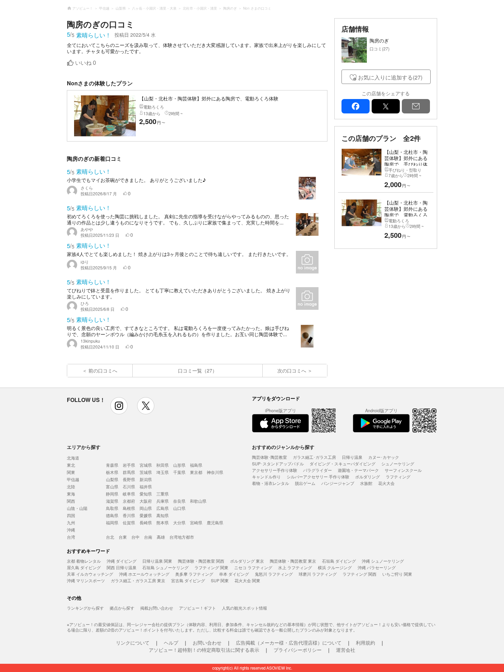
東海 (71, 494)
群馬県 (129, 472)
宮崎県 (196, 522)
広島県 (162, 508)
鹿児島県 (215, 522)
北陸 (71, 486)
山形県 (179, 465)
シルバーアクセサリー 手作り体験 (318, 476)
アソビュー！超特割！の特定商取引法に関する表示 (204, 649)
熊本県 (162, 522)
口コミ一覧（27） (197, 370)
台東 (123, 537)
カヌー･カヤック (383, 457)
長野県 (129, 479)
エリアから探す (83, 446)
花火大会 (386, 483)
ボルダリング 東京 (247, 561)
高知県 (162, 515)
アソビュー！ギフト (197, 608)
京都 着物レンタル (84, 561)
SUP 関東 (220, 580)
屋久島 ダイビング (84, 567)
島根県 (129, 508)
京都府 (129, 501)
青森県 (112, 465)
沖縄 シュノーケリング (383, 561)
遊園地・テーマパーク (358, 470)
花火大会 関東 (247, 580)
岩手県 (129, 465)
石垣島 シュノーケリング (165, 567)
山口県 (179, 508)
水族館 (366, 483)
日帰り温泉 (352, 457)
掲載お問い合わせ (156, 608)
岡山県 (146, 508)
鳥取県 (112, 508)
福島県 (196, 465)
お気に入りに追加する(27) (390, 77)
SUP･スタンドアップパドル (278, 463)
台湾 (71, 537)
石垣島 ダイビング (339, 561)
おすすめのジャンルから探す (283, 446)
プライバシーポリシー (298, 649)
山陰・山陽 (77, 508)
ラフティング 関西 (359, 574)
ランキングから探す (85, 608)
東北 (71, 465)
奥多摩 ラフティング (194, 574)
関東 (71, 472)
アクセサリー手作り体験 (274, 470)
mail (416, 106)
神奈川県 (215, 472)
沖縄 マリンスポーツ (86, 580)
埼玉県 (162, 472)
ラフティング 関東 (211, 567)
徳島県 (112, 515)
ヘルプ (171, 642)
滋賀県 (112, 501)
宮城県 (146, 465)
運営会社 (345, 649)
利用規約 (365, 642)
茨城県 (146, 472)
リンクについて (132, 642)
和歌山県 (198, 501)
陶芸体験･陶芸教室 (269, 457)
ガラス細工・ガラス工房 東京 (138, 580)
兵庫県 (162, 501)
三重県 (162, 494)
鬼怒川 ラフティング (274, 574)
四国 (71, 515)
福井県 (146, 486)
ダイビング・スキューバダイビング (342, 463)
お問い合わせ (207, 642)
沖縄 (71, 530)
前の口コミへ (102, 370)
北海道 (73, 458)
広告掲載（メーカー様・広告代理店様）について (288, 642)
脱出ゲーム (305, 483)
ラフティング (398, 476)
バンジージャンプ (337, 483)
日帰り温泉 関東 (157, 561)
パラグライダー (317, 470)
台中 (135, 537)
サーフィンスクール (403, 470)
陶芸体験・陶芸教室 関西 (201, 561)
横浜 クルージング (335, 567)
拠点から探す (122, 608)
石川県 (129, 486)
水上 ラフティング (295, 567)
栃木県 (112, 472)
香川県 (129, 515)
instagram (119, 405)
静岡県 (112, 494)
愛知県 (146, 494)
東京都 (196, 472)
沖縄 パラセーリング (377, 567)
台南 (148, 537)
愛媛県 (146, 515)
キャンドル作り (266, 476)
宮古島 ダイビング (188, 580)
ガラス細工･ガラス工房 (314, 457)
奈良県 (179, 501)
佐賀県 (129, 522)
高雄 (161, 537)
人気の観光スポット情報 (244, 608)
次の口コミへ (291, 370)
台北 (110, 537)
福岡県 (112, 522)
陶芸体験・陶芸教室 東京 (293, 561)
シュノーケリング (397, 463)
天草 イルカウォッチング (90, 574)
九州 (71, 522)
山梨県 (112, 479)
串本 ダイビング (234, 574)
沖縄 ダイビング (121, 561)
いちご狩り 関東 (397, 574)
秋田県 (162, 465)
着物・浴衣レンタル (270, 483)
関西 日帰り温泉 (121, 567)
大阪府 (146, 501)
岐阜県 (129, 494)
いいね (85, 63)
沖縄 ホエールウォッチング (144, 574)
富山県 (112, 486)
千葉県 (179, 472)
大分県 (179, 522)
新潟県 (146, 479)
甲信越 (73, 479)
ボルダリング (367, 476)
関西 (71, 501)
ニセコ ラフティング (253, 567)
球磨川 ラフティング (318, 574)
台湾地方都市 (181, 537)
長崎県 (146, 522)
